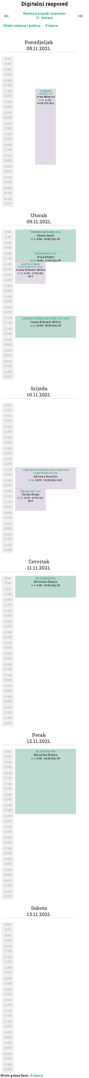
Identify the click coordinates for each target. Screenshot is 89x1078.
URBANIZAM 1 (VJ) (30, 491)
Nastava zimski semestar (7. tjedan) (44, 15)
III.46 (41, 100)
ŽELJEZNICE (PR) (46, 578)
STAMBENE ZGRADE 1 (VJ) (45, 92)
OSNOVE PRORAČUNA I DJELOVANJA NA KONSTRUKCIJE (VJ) (45, 471)
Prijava (51, 25)
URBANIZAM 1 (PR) (45, 253)
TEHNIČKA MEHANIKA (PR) (45, 232)
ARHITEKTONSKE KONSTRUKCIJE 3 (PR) (45, 318)
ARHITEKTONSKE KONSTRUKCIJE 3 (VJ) (30, 265)
